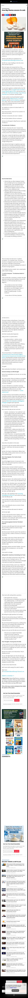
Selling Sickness (14, 98)
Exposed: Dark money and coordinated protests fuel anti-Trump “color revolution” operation (15, 965)
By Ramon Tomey (14, 902)
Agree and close (15, 990)
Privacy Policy (13, 987)
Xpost (20, 683)
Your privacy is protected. (7, 854)
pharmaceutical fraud (13, 681)
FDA (14, 680)
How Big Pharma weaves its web (13, 921)
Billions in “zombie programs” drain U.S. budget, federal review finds (14, 959)
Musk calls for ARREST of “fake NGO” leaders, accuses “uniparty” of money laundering (16, 938)
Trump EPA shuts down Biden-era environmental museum (13, 911)
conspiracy (21, 678)
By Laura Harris (13, 912)
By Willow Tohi (13, 867)
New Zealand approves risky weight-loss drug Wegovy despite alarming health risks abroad (16, 971)
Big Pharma (16, 678)
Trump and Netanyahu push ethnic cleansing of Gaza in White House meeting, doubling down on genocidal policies (16, 916)
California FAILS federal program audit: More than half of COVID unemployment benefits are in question (16, 926)
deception (9, 680)
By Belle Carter (13, 961)
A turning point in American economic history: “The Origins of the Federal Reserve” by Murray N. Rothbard (15, 876)
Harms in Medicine (15, 100)
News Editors (10, 12)
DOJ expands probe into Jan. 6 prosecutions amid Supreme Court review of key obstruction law (16, 895)
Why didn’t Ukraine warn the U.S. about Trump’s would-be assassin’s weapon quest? (16, 906)
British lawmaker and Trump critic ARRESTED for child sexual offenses (15, 901)
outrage (6, 681)
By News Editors (13, 922)
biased (11, 678)
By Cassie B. (13, 918)
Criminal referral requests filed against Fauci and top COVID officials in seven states (15, 871)
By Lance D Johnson (14, 886)
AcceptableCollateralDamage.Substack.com (12, 60)
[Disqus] (14, 774)
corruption (4, 680)
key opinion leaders (20, 680)
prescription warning (10, 683)
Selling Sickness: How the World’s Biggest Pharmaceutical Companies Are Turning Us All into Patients (13, 356)
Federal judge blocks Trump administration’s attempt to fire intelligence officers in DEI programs (15, 932)
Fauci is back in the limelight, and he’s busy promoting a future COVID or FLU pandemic (15, 943)
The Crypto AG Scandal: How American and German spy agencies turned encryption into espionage (15, 954)
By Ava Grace (13, 940)
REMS (17, 683)
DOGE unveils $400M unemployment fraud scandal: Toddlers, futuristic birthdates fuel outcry (15, 865)
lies (2, 681)
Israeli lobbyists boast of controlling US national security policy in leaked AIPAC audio (15, 889)
